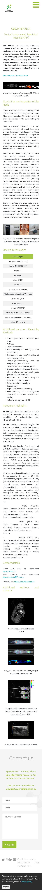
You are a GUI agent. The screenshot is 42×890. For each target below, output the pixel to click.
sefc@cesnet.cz (9, 571)
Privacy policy (26, 881)
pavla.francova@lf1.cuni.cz (13, 577)
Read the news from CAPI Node (15, 75)
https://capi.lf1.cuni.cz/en (24, 582)
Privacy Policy (23, 862)
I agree (6, 887)
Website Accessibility (26, 859)
